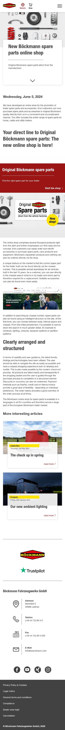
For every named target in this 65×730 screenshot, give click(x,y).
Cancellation (9, 716)
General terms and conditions (17, 698)
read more (49, 464)
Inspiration (15, 446)
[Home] (9, 6)
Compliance (9, 704)
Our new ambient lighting (28, 507)
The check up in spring (27, 455)
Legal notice (9, 691)
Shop (30, 8)
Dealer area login (11, 710)
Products (14, 497)
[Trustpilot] (32, 570)
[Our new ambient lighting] (32, 489)
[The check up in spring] (32, 437)
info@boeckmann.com (35, 651)
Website (23, 8)
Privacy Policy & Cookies (15, 685)
